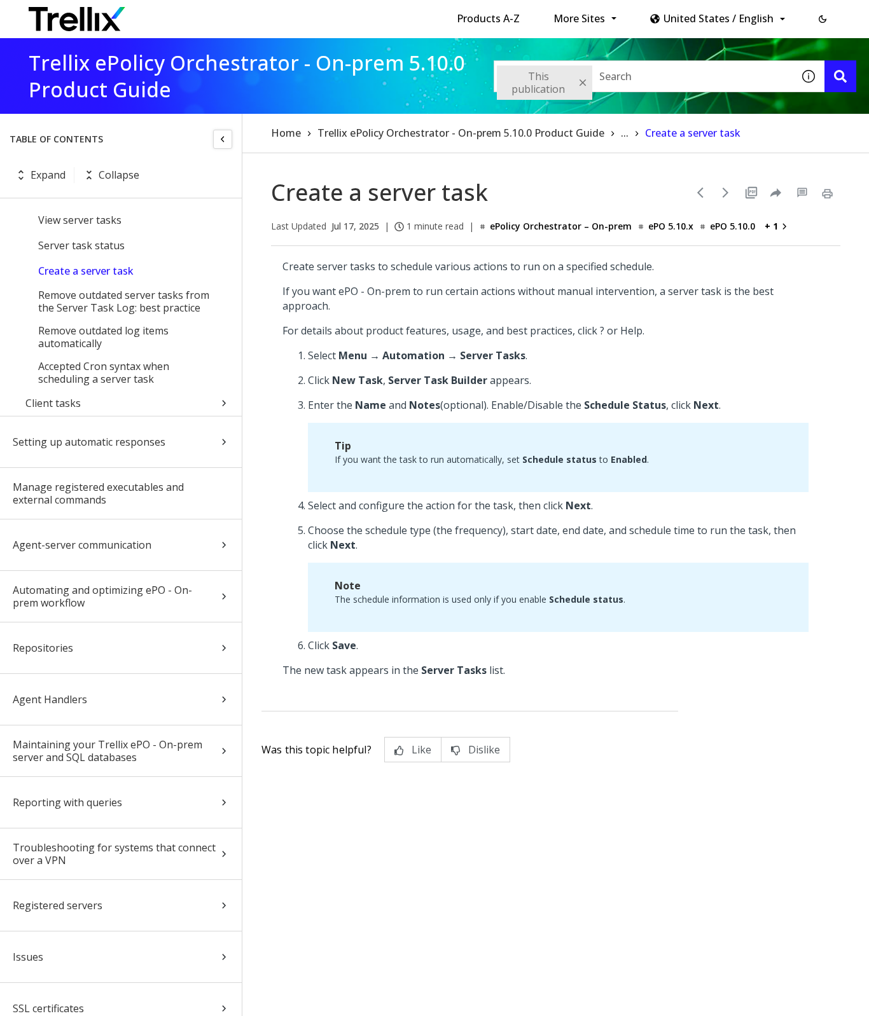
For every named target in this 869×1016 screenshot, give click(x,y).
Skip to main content (210, 15)
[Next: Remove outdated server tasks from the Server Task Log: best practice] (726, 192)
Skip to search (307, 15)
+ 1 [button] (771, 226)
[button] (822, 19)
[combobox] (643, 76)
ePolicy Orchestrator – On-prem (561, 226)
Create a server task (86, 271)
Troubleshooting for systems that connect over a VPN (114, 854)
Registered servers (57, 905)
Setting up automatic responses (89, 442)
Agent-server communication (82, 545)
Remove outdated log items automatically (103, 337)
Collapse (119, 175)
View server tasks (80, 220)
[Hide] (222, 139)
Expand (48, 175)
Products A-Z (488, 18)
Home (286, 133)
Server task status (81, 245)
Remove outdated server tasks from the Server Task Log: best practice (123, 301)
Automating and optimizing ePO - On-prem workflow (102, 596)
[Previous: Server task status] (700, 192)
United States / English (719, 18)
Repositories (43, 648)
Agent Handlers (50, 699)
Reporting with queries (67, 802)
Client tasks (53, 403)
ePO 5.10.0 (732, 226)
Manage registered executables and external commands (98, 493)
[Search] (840, 76)
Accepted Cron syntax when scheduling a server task (103, 372)
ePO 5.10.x (670, 226)
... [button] (625, 133)
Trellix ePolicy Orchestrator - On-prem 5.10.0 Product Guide (460, 133)
